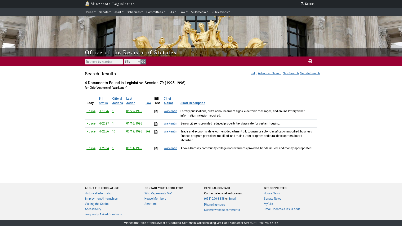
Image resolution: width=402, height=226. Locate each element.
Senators (150, 203)
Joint (117, 12)
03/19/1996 (134, 131)
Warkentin (170, 111)
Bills (171, 12)
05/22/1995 (134, 111)
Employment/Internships (101, 198)
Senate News (272, 198)
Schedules (134, 12)
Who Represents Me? (158, 193)
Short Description (192, 103)
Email (232, 198)
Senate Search (310, 73)
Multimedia (198, 12)
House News (272, 193)
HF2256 (104, 131)
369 (148, 131)
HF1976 (104, 111)
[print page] (310, 61)
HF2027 (104, 123)
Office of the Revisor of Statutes (131, 52)
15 (114, 131)
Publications (220, 12)
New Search (291, 73)
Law (182, 12)
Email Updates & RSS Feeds (282, 209)
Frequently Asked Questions (103, 214)
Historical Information (99, 193)
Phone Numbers (214, 204)
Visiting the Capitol (97, 203)
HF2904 (104, 148)
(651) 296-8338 (214, 198)
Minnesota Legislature (113, 3)
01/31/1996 (134, 148)
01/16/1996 (134, 123)
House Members (155, 198)
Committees (154, 12)
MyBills (268, 203)
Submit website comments (222, 210)
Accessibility (93, 209)
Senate (104, 12)
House (89, 12)
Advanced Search (269, 73)
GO (143, 61)
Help (253, 73)
